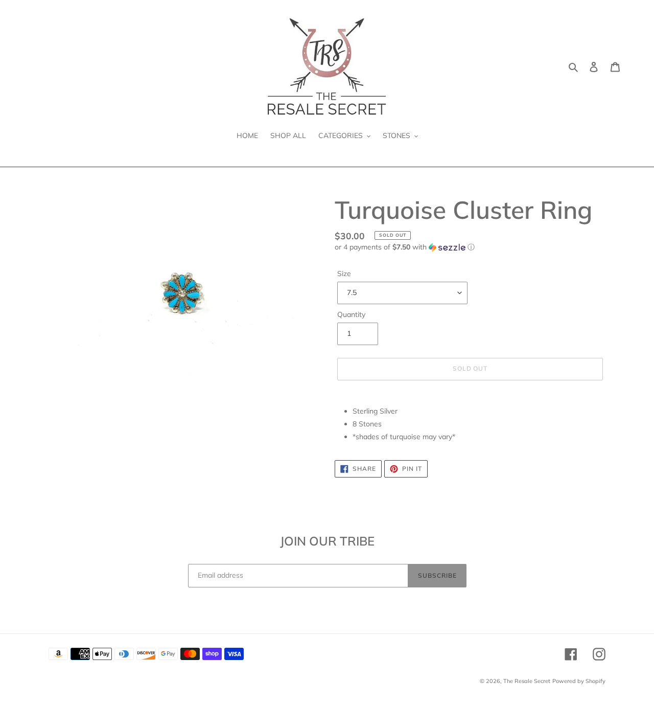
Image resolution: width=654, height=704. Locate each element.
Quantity (351, 314)
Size (344, 273)
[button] (405, 247)
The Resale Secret (526, 681)
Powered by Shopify (578, 681)
